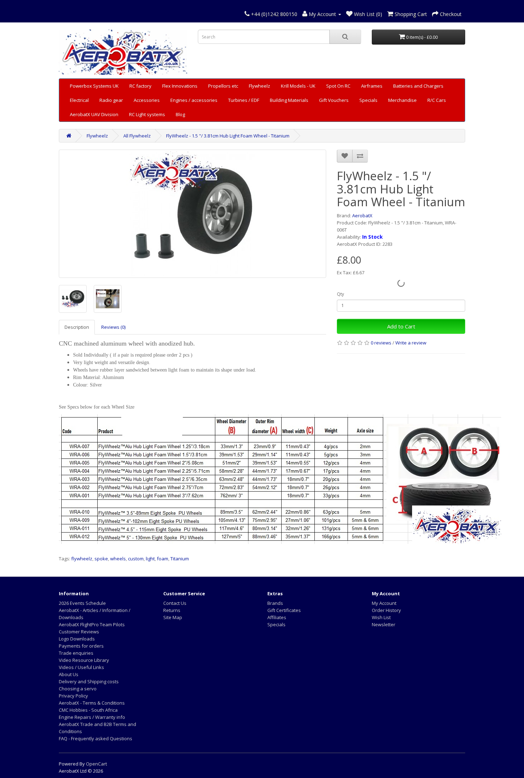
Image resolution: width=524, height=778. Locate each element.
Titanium (179, 558)
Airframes (371, 86)
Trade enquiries (76, 653)
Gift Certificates (284, 610)
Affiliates (276, 617)
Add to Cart (401, 326)
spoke (101, 558)
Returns (171, 610)
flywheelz (81, 558)
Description (77, 327)
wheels (118, 558)
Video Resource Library (84, 660)
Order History (386, 610)
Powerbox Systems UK (94, 86)
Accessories (147, 100)
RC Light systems (147, 114)
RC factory (140, 86)
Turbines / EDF (243, 100)
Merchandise (402, 100)
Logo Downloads (77, 639)
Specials (368, 100)
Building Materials (289, 100)
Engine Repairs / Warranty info (92, 717)
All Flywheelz (137, 136)
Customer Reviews (79, 631)
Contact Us (174, 603)
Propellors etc (223, 86)
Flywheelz (259, 86)
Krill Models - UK (298, 86)
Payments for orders (81, 646)
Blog (180, 114)
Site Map (172, 617)
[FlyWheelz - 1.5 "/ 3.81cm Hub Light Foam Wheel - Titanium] (192, 214)
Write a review (410, 342)
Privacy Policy (73, 696)
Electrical (79, 100)
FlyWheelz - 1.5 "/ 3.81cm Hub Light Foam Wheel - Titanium (227, 136)
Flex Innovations (179, 86)
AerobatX (362, 215)
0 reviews (381, 342)
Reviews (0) (113, 327)
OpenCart (96, 764)
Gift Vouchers (334, 100)
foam (162, 558)
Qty (340, 294)
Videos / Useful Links (81, 667)
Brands (275, 603)
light (150, 558)
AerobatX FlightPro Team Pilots (92, 624)
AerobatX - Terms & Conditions (92, 703)
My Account (384, 603)
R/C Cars (436, 100)
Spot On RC (338, 86)
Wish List (381, 617)
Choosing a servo (78, 688)
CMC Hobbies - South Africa (88, 710)
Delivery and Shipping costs (89, 681)
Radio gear (111, 100)
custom (136, 558)
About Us (68, 674)
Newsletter (383, 624)
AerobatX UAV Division (94, 114)
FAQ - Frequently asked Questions (95, 738)
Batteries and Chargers (418, 86)
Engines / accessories (193, 100)
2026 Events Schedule (82, 603)
